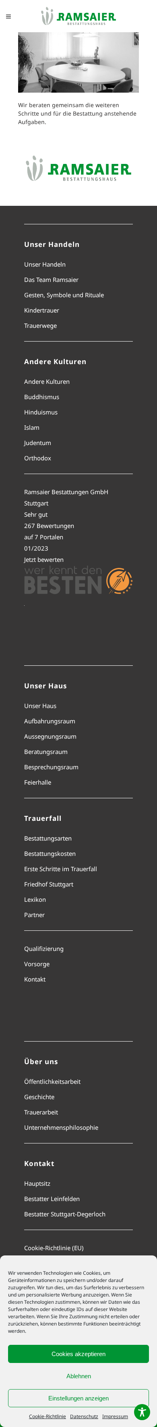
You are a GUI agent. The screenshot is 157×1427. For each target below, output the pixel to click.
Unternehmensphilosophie (61, 1127)
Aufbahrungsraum (49, 721)
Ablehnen (78, 1376)
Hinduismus (41, 412)
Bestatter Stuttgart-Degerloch (64, 1214)
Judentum (37, 443)
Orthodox (37, 458)
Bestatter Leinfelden (52, 1199)
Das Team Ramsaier (51, 279)
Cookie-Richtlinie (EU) (54, 1248)
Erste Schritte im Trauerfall (60, 869)
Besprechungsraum (51, 767)
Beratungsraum (46, 752)
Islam (31, 427)
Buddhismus (41, 397)
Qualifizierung (44, 948)
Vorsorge (37, 964)
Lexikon (35, 899)
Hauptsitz (37, 1183)
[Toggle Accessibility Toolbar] (142, 1412)
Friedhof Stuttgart (48, 884)
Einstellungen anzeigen (78, 1398)
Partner (34, 915)
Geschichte (39, 1097)
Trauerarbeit (41, 1112)
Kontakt (34, 979)
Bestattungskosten (50, 853)
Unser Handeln (45, 264)
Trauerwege (40, 325)
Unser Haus (40, 706)
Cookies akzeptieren (78, 1353)
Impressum (115, 1416)
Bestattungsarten (48, 838)
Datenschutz (84, 1416)
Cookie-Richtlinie (47, 1416)
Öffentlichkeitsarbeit (52, 1081)
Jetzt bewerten (44, 559)
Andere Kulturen (47, 381)
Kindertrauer (41, 310)
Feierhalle (37, 782)
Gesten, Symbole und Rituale (64, 295)
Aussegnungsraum (50, 736)
